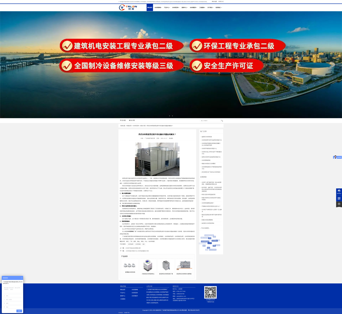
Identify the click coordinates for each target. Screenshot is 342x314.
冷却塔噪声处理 (202, 241)
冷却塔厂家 (126, 312)
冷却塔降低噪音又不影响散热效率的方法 (212, 167)
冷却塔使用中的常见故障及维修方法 (212, 140)
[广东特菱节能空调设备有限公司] (128, 9)
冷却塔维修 (138, 244)
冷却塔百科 (175, 7)
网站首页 (149, 7)
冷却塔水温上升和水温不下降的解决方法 (212, 152)
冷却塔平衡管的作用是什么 (209, 148)
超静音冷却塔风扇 (207, 136)
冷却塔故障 (130, 244)
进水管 (204, 243)
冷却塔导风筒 (217, 244)
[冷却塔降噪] (171, 64)
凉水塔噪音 (208, 240)
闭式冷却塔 (137, 178)
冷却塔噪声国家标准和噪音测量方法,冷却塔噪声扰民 (211, 144)
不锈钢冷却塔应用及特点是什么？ (211, 206)
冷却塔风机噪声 (215, 248)
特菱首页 (128, 125)
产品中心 (166, 7)
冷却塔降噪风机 (206, 160)
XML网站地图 (183, 310)
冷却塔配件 (193, 7)
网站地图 (214, 1)
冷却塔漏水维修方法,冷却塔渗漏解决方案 (137, 251)
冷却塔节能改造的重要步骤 (132, 248)
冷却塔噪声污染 (213, 235)
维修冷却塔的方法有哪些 (208, 163)
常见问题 (123, 120)
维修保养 (213, 245)
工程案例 (201, 7)
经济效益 (217, 239)
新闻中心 (184, 7)
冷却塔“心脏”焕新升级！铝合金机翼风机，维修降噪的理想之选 (211, 183)
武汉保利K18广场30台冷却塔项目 (211, 172)
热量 (211, 236)
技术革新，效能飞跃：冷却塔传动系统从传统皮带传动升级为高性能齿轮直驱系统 (212, 189)
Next (2, 64)
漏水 (144, 244)
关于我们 (210, 7)
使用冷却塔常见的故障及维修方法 (211, 157)
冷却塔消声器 (209, 249)
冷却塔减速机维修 (208, 235)
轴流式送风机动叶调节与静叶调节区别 (212, 215)
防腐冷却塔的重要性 (207, 220)
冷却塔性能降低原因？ (208, 203)
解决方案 (132, 120)
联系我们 (218, 7)
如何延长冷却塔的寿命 (208, 223)
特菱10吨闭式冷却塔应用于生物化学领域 (211, 198)
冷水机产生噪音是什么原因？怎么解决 (212, 210)
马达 (205, 247)
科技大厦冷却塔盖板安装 (208, 194)
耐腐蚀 (214, 240)
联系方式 (221, 1)
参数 (208, 245)
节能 (205, 238)
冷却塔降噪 (158, 7)
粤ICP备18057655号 (194, 310)
